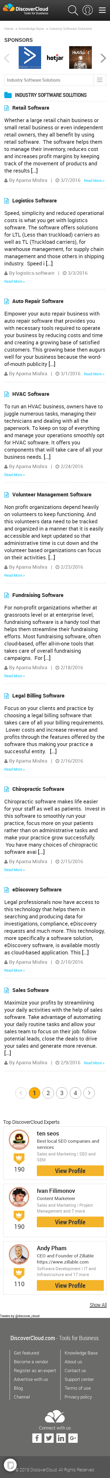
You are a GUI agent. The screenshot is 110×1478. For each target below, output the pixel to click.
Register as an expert (35, 1370)
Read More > (94, 180)
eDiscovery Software (37, 889)
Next (89, 1093)
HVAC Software (30, 393)
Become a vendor (31, 1362)
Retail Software (30, 107)
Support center (79, 1379)
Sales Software (30, 990)
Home (8, 28)
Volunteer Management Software (52, 494)
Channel (22, 1397)
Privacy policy (78, 1397)
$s (29, 9)
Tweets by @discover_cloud (20, 1316)
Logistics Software (34, 200)
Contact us (75, 1370)
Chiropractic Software (38, 788)
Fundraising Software (38, 595)
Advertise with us (31, 1379)
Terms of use (78, 1388)
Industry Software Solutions (70, 28)
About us (73, 1362)
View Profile (70, 1170)
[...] (34, 170)
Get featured (26, 1353)
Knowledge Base (31, 28)
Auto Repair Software (38, 301)
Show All (98, 1304)
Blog (18, 1388)
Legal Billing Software (38, 695)
